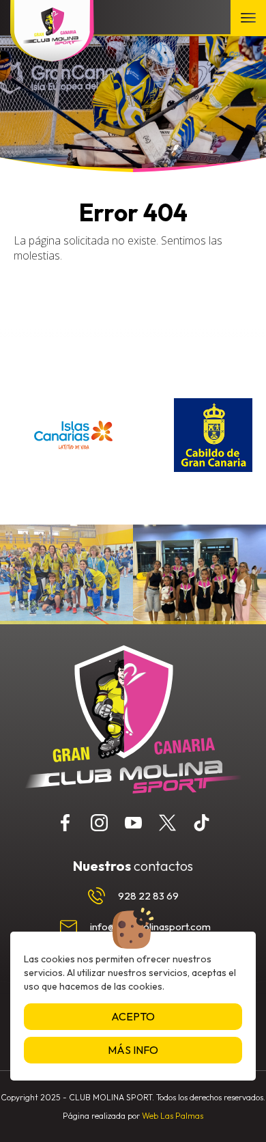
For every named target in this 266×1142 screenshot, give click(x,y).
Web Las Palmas (172, 1116)
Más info (133, 1050)
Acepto (133, 1016)
